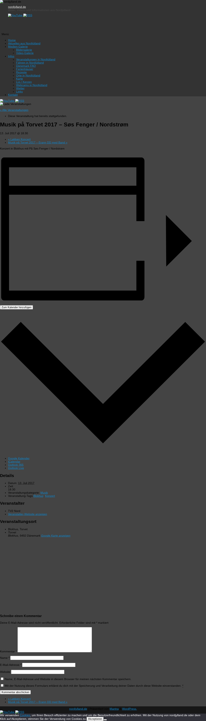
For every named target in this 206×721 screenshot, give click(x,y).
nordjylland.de (17, 6)
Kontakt (13, 94)
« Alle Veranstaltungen (14, 110)
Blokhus (38, 495)
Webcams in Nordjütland (31, 85)
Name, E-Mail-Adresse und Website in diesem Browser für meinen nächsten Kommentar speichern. (68, 679)
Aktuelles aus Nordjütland (24, 43)
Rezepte (21, 72)
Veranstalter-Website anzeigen (27, 514)
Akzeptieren (95, 718)
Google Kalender (19, 458)
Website (5, 671)
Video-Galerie (25, 53)
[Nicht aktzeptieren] (105, 719)
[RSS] (27, 15)
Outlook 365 (16, 464)
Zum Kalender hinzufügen (16, 307)
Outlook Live (16, 468)
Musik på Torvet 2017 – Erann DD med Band (37, 142)
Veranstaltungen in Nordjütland (35, 59)
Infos (11, 56)
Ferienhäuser (24, 69)
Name (4, 657)
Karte (19, 78)
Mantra (114, 708)
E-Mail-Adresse (10, 664)
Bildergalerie (24, 49)
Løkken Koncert (19, 139)
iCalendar (14, 461)
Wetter (20, 88)
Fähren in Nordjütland (30, 62)
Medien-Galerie (18, 46)
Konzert (50, 495)
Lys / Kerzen (24, 81)
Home (12, 40)
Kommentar (8, 651)
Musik (44, 492)
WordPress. (129, 708)
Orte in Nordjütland (28, 75)
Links (19, 91)
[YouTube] (15, 15)
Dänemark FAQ (26, 65)
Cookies (25, 715)
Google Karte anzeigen (55, 535)
